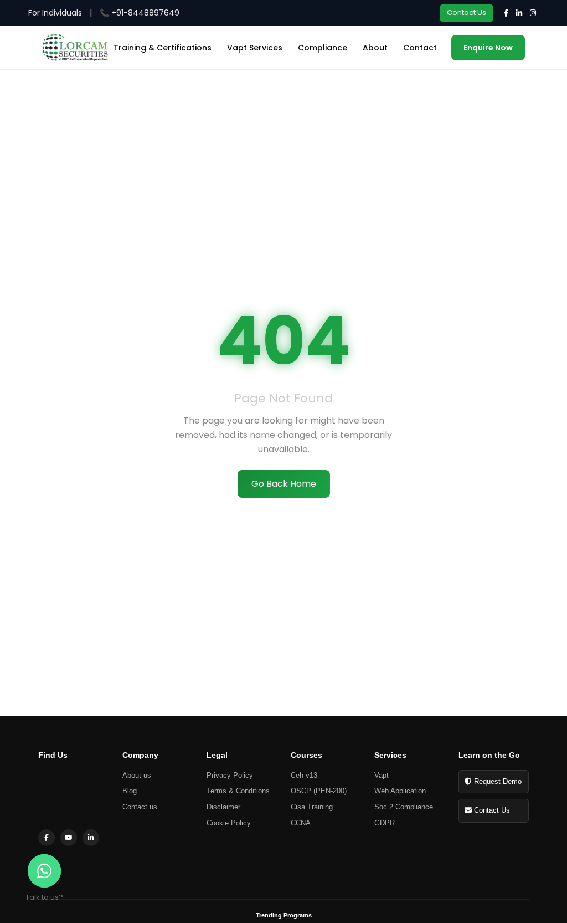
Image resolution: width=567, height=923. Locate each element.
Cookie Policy (229, 823)
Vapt (381, 775)
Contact (420, 47)
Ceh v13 (304, 775)
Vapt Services (254, 47)
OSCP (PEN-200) (319, 791)
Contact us (139, 807)
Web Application (400, 791)
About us (136, 775)
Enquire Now (488, 47)
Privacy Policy (230, 775)
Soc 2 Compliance (403, 807)
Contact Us (466, 12)
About (375, 47)
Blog (129, 791)
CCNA (301, 823)
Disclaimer (223, 807)
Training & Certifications (163, 47)
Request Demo (497, 781)
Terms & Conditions (238, 791)
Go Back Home (283, 483)
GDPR (384, 823)
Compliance (322, 47)
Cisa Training (312, 807)
